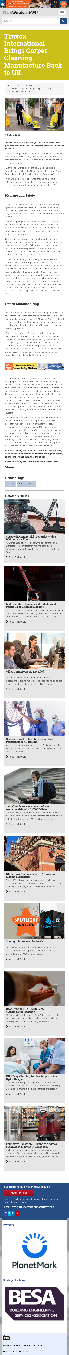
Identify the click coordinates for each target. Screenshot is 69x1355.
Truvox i (32, 153)
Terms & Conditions (32, 1346)
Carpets (11, 483)
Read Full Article (17, 557)
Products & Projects (33, 85)
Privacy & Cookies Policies (16, 1352)
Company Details (11, 1346)
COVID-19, (17, 204)
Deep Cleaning (26, 483)
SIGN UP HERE (19, 1193)
